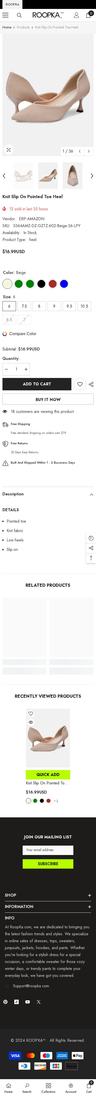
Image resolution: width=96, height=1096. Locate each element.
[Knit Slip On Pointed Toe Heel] (48, 738)
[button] (79, 151)
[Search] (19, 15)
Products (23, 27)
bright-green (35, 800)
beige (28, 800)
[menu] (5, 15)
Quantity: (10, 358)
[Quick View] (30, 722)
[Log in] (76, 15)
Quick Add (48, 774)
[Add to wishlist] (80, 384)
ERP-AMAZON (31, 219)
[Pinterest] (5, 1002)
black (42, 800)
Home (6, 27)
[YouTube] (27, 1002)
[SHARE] (90, 384)
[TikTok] (16, 1002)
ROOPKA (12, 4)
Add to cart (37, 384)
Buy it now (48, 399)
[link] (24, 662)
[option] (48, 95)
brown (48, 800)
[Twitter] (38, 1002)
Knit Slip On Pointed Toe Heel (46, 783)
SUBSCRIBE (48, 864)
